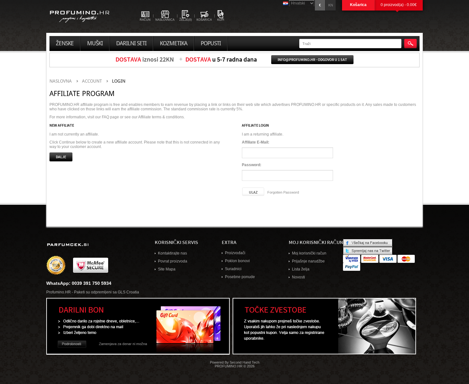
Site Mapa (166, 269)
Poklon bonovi (237, 261)
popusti (211, 43)
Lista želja (300, 269)
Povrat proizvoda (172, 261)
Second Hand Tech (244, 362)
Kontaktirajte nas (172, 253)
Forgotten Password (283, 192)
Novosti (298, 277)
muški (95, 43)
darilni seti (131, 43)
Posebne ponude (240, 277)
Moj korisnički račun (309, 253)
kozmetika (173, 43)
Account (92, 81)
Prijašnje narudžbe (308, 261)
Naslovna (60, 81)
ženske (65, 43)
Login (118, 81)
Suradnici (233, 269)
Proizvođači (235, 253)
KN (330, 5)
